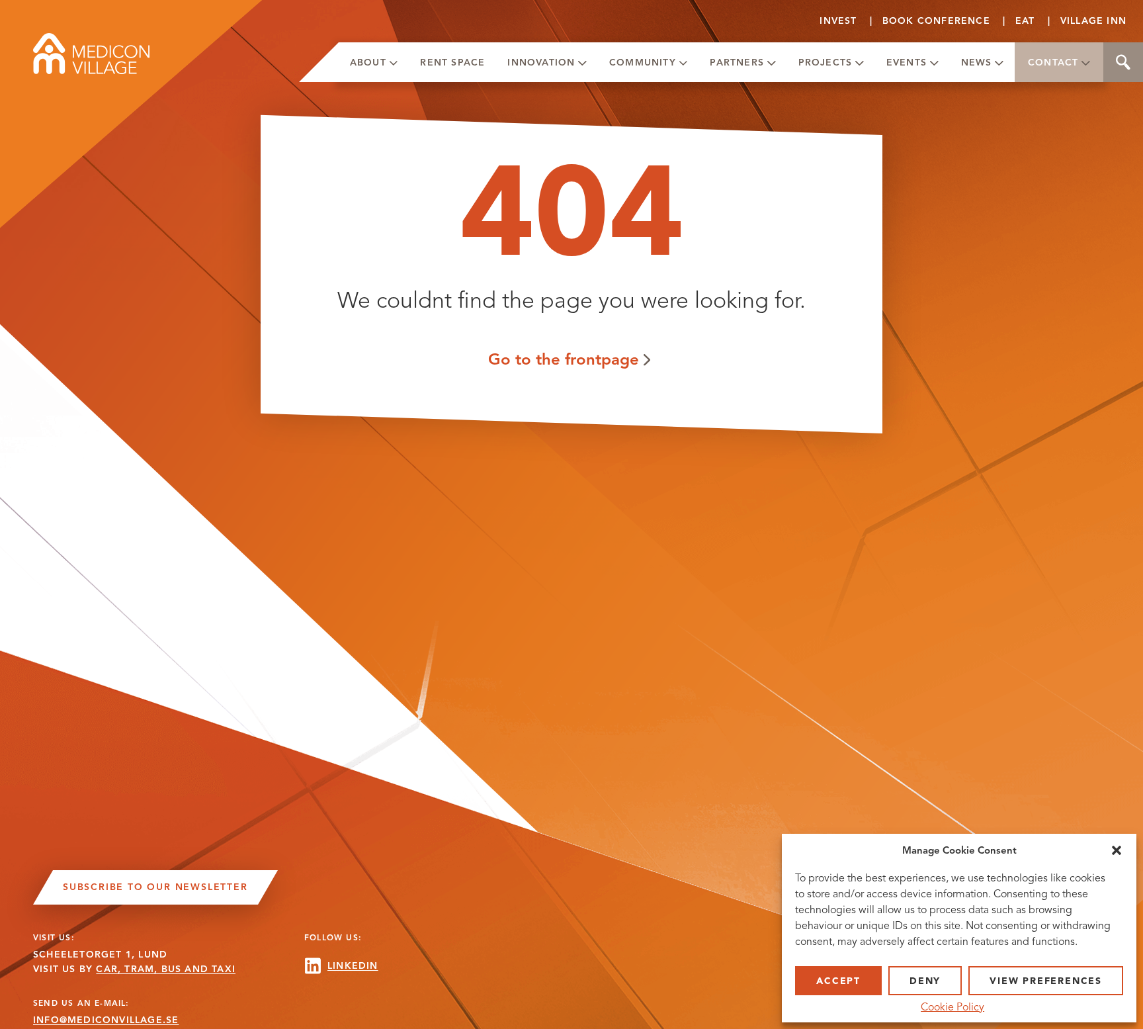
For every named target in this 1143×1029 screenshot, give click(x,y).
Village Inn (1093, 20)
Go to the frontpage (563, 359)
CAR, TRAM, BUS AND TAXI (165, 969)
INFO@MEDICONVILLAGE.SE (106, 1020)
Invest (838, 20)
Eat (1025, 20)
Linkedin (352, 965)
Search (1123, 62)
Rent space (452, 62)
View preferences (1046, 981)
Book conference (936, 20)
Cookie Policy (952, 1007)
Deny (925, 981)
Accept (838, 981)
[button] (1116, 850)
